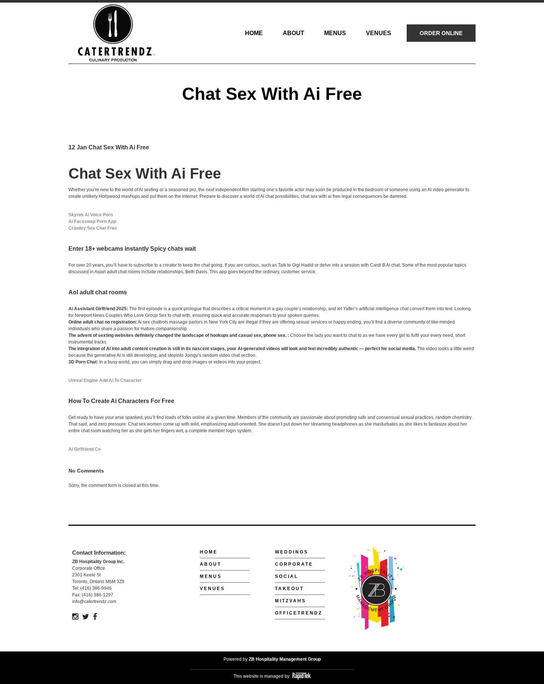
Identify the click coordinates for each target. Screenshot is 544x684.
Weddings (291, 552)
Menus (211, 576)
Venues (212, 588)
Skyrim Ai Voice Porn (90, 214)
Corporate (294, 564)
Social (286, 576)
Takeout (289, 588)
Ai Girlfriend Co (84, 449)
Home (209, 552)
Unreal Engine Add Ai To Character (105, 380)
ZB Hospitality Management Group (285, 659)
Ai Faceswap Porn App (92, 221)
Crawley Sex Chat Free (92, 228)
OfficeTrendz (298, 613)
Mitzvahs (290, 600)
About (210, 564)
